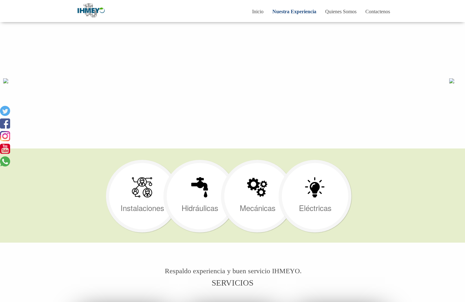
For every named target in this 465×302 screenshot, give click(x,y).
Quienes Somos (340, 11)
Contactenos (377, 11)
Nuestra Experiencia (294, 11)
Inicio (258, 11)
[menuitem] (258, 11)
